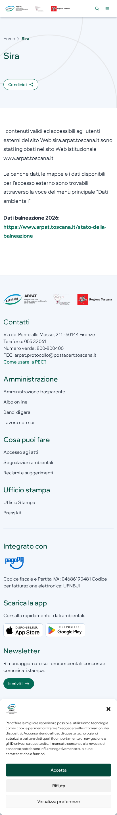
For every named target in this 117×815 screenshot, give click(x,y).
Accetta (58, 770)
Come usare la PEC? (25, 362)
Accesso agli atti (20, 452)
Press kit (12, 512)
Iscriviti (15, 683)
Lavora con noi (18, 422)
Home (9, 38)
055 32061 (35, 341)
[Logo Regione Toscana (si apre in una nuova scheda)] (60, 8)
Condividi (17, 84)
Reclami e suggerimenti (28, 472)
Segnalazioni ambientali (28, 462)
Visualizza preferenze (58, 801)
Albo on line (15, 402)
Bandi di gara (16, 412)
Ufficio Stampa (19, 502)
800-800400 (50, 348)
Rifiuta (58, 785)
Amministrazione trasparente (34, 391)
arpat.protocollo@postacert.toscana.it (55, 355)
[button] (108, 709)
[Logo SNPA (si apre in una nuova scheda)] (39, 8)
